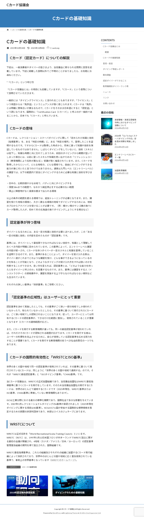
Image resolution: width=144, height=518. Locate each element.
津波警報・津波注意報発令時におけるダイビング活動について (125, 123)
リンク (106, 98)
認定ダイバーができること (115, 80)
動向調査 (107, 75)
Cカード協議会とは (111, 46)
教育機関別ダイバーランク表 (116, 86)
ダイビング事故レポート (114, 69)
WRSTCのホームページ (63, 460)
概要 (107, 52)
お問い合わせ (109, 103)
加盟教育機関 (120, 170)
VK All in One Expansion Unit (90, 513)
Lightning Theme (71, 513)
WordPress (56, 513)
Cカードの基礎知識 (29, 467)
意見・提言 (108, 63)
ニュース (107, 92)
